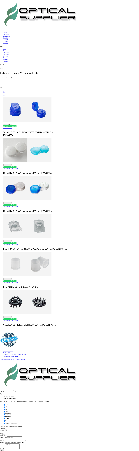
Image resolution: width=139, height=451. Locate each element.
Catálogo (5, 39)
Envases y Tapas (7, 128)
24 (4, 93)
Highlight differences (10, 398)
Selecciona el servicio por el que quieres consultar (13, 441)
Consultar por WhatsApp (9, 126)
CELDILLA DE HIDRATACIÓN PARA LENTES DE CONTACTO (29, 324)
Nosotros (5, 41)
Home (4, 31)
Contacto (5, 43)
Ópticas (5, 32)
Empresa (2, 432)
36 (4, 95)
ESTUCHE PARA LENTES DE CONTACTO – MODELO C (27, 210)
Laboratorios (6, 36)
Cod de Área (3, 437)
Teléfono (2, 439)
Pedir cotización (7, 124)
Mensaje (2, 448)
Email (1, 435)
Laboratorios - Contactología (10, 168)
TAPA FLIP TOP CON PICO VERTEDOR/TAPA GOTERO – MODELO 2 (28, 133)
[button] (69, 46)
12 (4, 92)
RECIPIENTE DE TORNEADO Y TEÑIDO (20, 286)
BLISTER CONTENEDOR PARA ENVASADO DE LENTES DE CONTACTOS (35, 248)
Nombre (2, 430)
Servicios (5, 38)
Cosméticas (6, 34)
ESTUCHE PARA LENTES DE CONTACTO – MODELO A (27, 172)
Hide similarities (9, 396)
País (1, 433)
